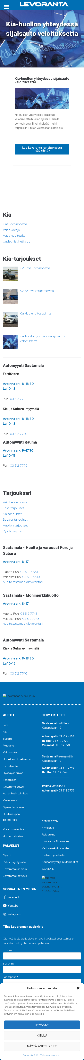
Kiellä (42, 1036)
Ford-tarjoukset (13, 508)
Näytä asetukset (42, 1046)
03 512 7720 (29, 572)
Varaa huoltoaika (14, 236)
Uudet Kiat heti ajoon (17, 241)
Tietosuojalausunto (49, 1055)
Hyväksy (42, 1025)
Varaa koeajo (11, 230)
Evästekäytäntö (30, 1055)
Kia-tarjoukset (12, 514)
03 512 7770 (19, 466)
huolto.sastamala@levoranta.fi (23, 582)
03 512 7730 (31, 577)
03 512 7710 (18, 399)
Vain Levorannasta (15, 502)
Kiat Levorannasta (15, 224)
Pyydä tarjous (12, 531)
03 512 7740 (18, 434)
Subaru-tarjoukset (15, 519)
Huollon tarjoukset (15, 525)
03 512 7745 (28, 614)
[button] (78, 988)
